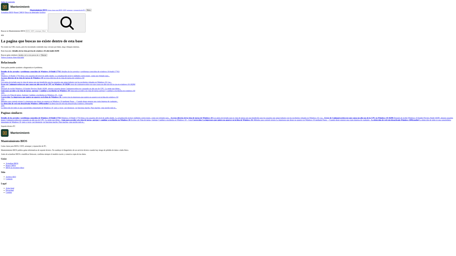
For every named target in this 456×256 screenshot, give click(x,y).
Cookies (9, 192)
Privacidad (10, 190)
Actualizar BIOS (7, 12)
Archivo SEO (11, 177)
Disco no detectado (32, 12)
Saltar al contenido (8, 2)
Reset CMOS (19, 12)
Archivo (42, 12)
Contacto (9, 179)
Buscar (43, 55)
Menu (89, 10)
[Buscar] (67, 23)
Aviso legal (10, 188)
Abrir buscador (18, 57)
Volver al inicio (7, 57)
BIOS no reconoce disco (15, 168)
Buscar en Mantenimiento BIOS (13, 31)
